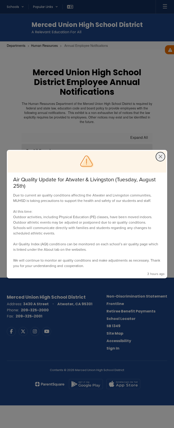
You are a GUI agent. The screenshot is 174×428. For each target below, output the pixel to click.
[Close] (160, 156)
